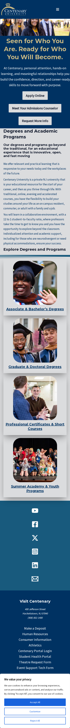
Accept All (35, 702)
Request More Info (35, 121)
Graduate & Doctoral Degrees (35, 367)
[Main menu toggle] (58, 9)
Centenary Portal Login (35, 651)
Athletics (35, 645)
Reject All (35, 720)
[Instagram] (35, 551)
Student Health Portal (35, 656)
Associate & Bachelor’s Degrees (35, 309)
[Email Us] (35, 579)
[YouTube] (35, 510)
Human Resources (35, 634)
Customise (35, 711)
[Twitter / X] (35, 538)
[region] (35, 701)
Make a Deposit (35, 628)
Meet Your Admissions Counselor (35, 108)
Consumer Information (35, 639)
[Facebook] (35, 524)
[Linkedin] (35, 565)
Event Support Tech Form (35, 668)
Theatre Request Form (35, 662)
